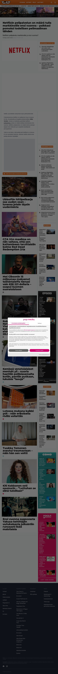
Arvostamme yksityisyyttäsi (18, 323)
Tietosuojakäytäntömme (44, 354)
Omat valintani (18, 350)
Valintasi (40, 323)
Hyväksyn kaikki (39, 350)
